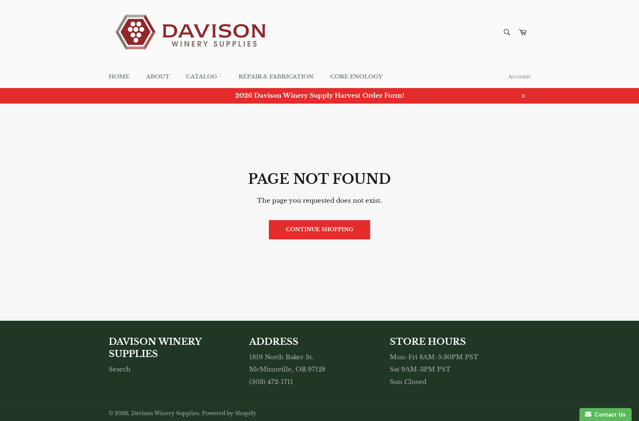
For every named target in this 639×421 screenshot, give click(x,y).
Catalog (202, 76)
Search (120, 369)
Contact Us (608, 414)
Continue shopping (319, 229)
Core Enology (356, 76)
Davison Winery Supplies (165, 413)
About (157, 76)
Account (519, 76)
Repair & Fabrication (276, 76)
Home (119, 76)
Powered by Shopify (229, 413)
